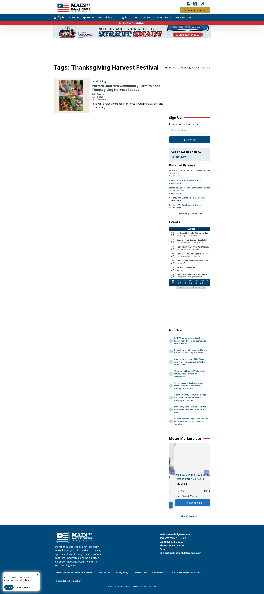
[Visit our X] (195, 3)
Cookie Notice (159, 572)
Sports (86, 17)
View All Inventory (190, 516)
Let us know (178, 157)
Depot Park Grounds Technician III (185, 180)
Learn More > (23, 587)
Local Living (105, 17)
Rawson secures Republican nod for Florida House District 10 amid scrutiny (191, 421)
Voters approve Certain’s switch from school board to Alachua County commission (189, 386)
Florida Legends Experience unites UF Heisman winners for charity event (190, 410)
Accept (9, 587)
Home (168, 67)
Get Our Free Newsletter (131, 23)
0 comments (100, 99)
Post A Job (183, 214)
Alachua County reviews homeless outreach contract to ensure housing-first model (190, 398)
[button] (172, 472)
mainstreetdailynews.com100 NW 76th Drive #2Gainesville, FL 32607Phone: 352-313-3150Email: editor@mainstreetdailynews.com (180, 544)
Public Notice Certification (68, 581)
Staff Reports (98, 94)
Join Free (190, 139)
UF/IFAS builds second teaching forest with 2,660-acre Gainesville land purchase (190, 341)
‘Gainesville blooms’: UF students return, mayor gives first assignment (189, 374)
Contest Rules (140, 572)
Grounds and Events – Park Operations (187, 198)
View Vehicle (189, 502)
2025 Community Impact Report (186, 572)
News (72, 17)
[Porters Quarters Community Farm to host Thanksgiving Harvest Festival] (72, 95)
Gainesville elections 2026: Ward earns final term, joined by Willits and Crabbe (189, 362)
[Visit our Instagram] (202, 3)
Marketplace (142, 17)
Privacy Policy (122, 572)
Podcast (180, 17)
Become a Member (195, 10)
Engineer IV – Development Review (185, 205)
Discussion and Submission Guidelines (74, 572)
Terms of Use (104, 572)
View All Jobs (196, 214)
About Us (162, 17)
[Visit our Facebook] (188, 3)
